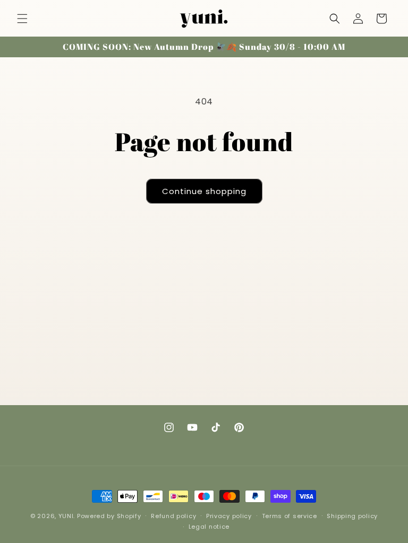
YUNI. (66, 516)
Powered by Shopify (109, 516)
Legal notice (209, 526)
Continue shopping (204, 191)
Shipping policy (352, 516)
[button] (22, 18)
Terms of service (289, 516)
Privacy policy (229, 516)
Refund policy (173, 516)
